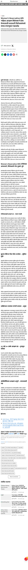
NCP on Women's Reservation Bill (7, 460)
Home (6, 4)
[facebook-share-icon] (8, 55)
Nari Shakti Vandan (12, 458)
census (3, 450)
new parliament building (16, 452)
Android (11, 434)
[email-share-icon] (14, 55)
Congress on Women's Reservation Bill (8, 455)
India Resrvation (4, 458)
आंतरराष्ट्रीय (20, 4)
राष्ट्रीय (16, 4)
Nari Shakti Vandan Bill (21, 458)
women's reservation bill (6, 452)
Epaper (2, 4)
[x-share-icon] (5, 55)
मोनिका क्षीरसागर (7, 46)
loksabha (3, 447)
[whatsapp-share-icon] (2, 55)
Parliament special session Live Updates (9, 463)
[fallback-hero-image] (6, 488)
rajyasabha (21, 447)
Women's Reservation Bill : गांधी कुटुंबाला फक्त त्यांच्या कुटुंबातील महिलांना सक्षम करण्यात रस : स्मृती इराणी (13, 425)
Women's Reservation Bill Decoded (8, 471)
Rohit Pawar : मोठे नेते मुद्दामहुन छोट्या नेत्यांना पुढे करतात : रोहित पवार (13, 420)
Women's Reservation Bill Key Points (8, 473)
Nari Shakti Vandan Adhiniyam (11, 447)
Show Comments (14, 477)
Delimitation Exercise (20, 455)
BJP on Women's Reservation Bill (11, 450)
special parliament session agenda (8, 468)
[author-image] (2, 46)
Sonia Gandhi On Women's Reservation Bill (9, 465)
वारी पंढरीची (11, 4)
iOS (18, 434)
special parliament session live (20, 468)
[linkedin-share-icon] (11, 55)
